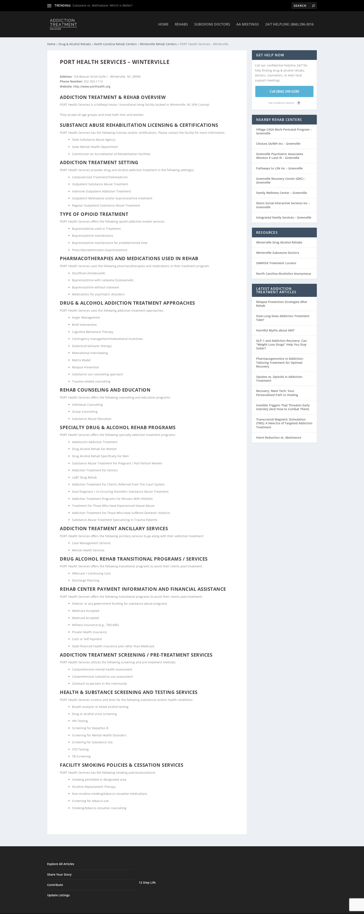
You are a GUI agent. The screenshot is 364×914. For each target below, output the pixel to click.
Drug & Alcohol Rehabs (75, 44)
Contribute (55, 885)
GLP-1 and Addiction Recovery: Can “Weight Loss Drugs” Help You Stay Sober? (281, 344)
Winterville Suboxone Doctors (277, 253)
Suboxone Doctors (212, 25)
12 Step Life (147, 882)
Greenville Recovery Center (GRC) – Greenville (281, 180)
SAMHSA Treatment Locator (276, 263)
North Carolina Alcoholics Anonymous (283, 274)
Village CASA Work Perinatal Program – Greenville (284, 131)
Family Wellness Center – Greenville (281, 193)
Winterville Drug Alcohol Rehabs (279, 242)
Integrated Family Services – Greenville (283, 217)
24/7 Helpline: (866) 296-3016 (289, 25)
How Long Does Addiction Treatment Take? (282, 318)
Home (163, 25)
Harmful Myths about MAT (275, 330)
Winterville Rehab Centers (158, 44)
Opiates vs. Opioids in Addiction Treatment (279, 379)
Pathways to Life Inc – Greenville (279, 168)
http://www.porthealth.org (91, 86)
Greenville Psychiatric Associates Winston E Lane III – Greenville (279, 156)
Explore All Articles (60, 864)
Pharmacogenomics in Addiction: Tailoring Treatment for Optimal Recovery (280, 362)
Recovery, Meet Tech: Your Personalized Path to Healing (277, 393)
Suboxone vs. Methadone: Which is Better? (102, 5)
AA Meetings (247, 25)
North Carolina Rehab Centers (115, 44)
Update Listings (58, 895)
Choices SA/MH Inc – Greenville (278, 144)
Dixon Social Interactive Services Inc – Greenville (283, 205)
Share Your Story (59, 874)
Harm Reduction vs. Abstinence (278, 437)
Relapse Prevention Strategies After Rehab (281, 304)
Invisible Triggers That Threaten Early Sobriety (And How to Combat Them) (283, 407)
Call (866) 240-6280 (284, 91)
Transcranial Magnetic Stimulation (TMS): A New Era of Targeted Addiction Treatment (284, 423)
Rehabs (181, 25)
